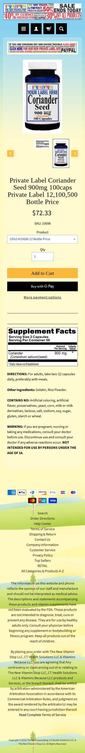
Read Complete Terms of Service (42, 714)
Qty (42, 249)
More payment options (42, 297)
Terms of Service (43, 529)
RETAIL (42, 565)
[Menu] (23, 28)
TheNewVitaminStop (37, 740)
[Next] (74, 153)
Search (42, 513)
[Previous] (10, 153)
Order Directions (42, 518)
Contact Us (42, 539)
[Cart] (48, 28)
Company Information (42, 544)
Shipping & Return (42, 534)
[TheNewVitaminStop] (42, 12)
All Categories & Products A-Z (42, 571)
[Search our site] (61, 28)
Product (42, 232)
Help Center (42, 523)
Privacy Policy (43, 555)
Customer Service (42, 550)
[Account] (36, 28)
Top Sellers (42, 560)
